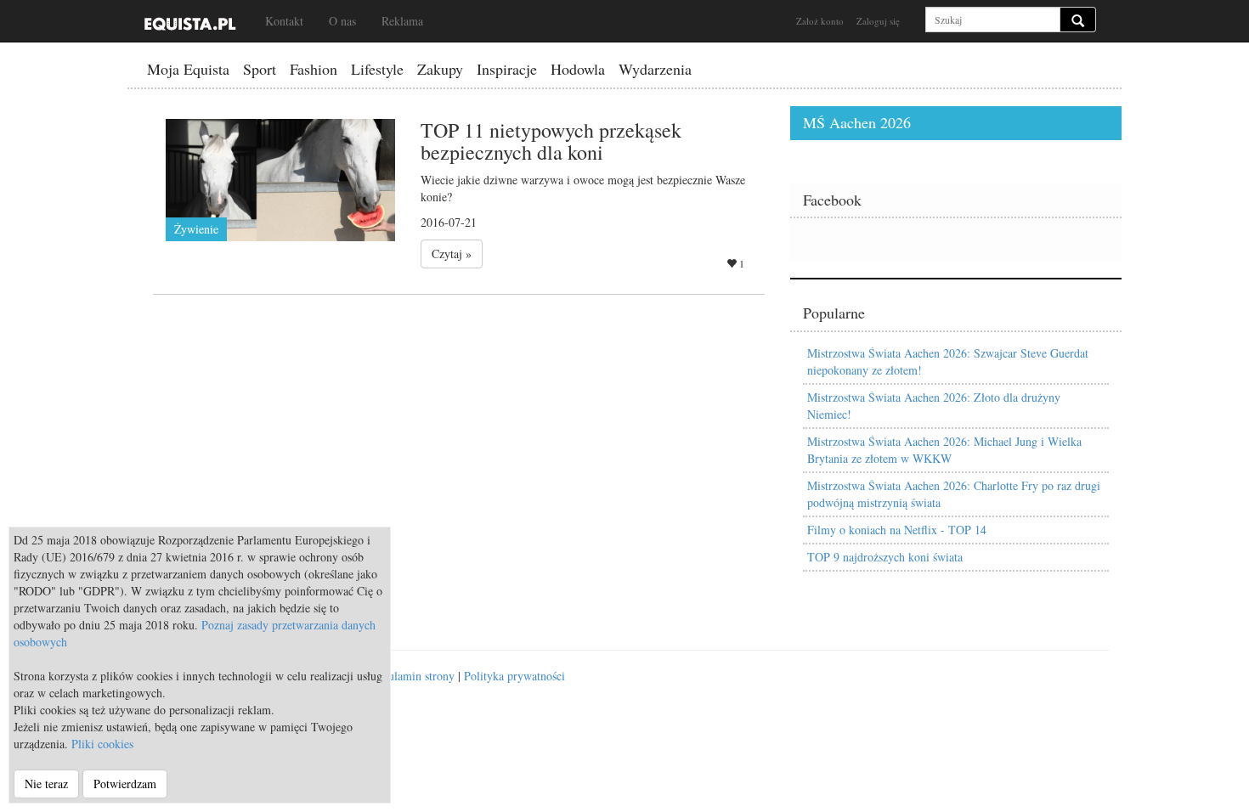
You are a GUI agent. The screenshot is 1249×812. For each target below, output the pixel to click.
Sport (259, 69)
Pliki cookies (102, 744)
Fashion (313, 69)
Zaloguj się (878, 20)
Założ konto (820, 20)
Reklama (402, 21)
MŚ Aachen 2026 (857, 122)
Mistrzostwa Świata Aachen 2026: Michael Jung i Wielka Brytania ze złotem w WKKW (944, 449)
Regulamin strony (412, 676)
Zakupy (440, 69)
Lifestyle (377, 69)
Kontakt (284, 21)
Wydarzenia (655, 69)
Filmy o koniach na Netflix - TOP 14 (896, 530)
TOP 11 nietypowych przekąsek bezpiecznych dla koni (551, 141)
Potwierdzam (124, 783)
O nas (342, 21)
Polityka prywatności (514, 676)
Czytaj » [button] (452, 253)
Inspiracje (507, 69)
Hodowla (578, 69)
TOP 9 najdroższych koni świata (885, 557)
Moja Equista (188, 69)
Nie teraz (46, 783)
